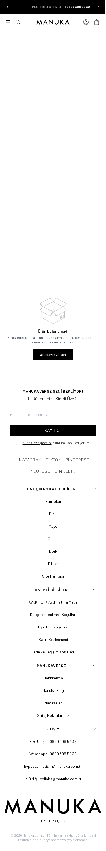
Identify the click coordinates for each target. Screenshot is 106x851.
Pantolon (53, 501)
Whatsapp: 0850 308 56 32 (53, 753)
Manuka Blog (53, 690)
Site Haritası (53, 576)
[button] (7, 7)
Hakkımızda (53, 677)
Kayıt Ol (53, 430)
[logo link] (53, 22)
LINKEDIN (65, 471)
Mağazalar (53, 702)
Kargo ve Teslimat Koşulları (53, 614)
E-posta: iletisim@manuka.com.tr (53, 766)
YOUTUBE (40, 471)
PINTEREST (77, 459)
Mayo (53, 526)
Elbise (53, 563)
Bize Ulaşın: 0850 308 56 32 (53, 741)
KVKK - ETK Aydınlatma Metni (53, 602)
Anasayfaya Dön (53, 354)
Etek (53, 551)
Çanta (53, 538)
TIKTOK (53, 459)
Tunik (53, 513)
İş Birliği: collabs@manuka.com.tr (53, 778)
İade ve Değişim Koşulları (53, 651)
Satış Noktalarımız (53, 715)
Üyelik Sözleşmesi (53, 627)
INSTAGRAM (29, 459)
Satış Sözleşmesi (53, 639)
